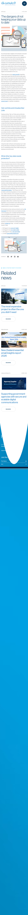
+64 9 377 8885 (15, 228)
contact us (7, 223)
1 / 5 (26, 464)
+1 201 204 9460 (15, 231)
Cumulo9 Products (5, 373)
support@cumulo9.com (13, 233)
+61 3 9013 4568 (15, 230)
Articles (3, 11)
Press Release (4, 329)
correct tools (4, 101)
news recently (16, 74)
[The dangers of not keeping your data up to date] (18, 256)
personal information (6, 190)
